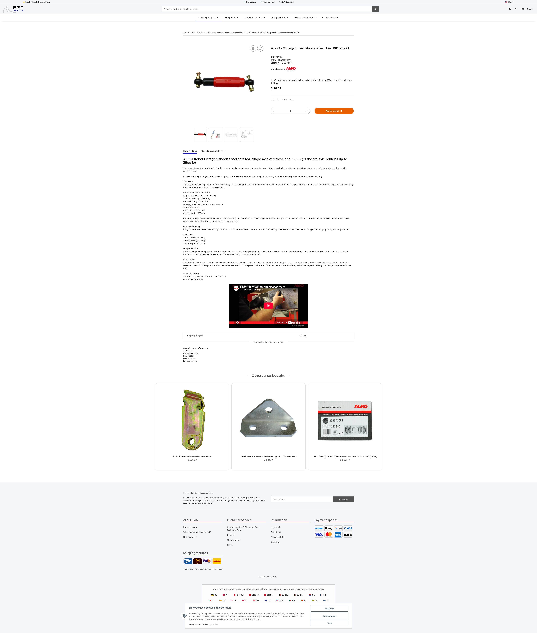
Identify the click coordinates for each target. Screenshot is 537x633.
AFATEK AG (272, 576)
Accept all (329, 608)
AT (227, 595)
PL (246, 600)
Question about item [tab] (213, 151)
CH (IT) (270, 595)
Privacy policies (210, 624)
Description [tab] (190, 151)
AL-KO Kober (286, 63)
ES (224, 600)
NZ (269, 600)
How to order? (189, 537)
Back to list (189, 32)
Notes (230, 545)
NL (313, 595)
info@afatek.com (287, 2)
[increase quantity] (307, 111)
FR (324, 595)
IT (213, 600)
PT (305, 600)
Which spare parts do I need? (197, 532)
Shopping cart (233, 540)
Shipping (275, 542)
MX (293, 600)
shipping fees (217, 569)
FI (327, 600)
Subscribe (343, 499)
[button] (510, 9)
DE (216, 595)
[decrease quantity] (274, 111)
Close (329, 623)
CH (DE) (240, 595)
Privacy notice (252, 619)
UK (257, 600)
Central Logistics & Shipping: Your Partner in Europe (243, 528)
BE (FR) (300, 595)
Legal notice (194, 624)
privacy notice (215, 500)
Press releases (190, 527)
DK (235, 600)
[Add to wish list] (260, 48)
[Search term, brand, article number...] (375, 9)
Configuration (329, 616)
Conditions (276, 532)
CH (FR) (255, 595)
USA (281, 600)
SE (316, 600)
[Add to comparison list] (253, 48)
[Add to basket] (185, 41)
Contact (230, 535)
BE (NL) (285, 595)
